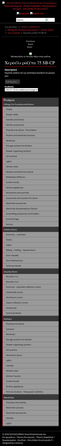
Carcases (10, 329)
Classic (9, 239)
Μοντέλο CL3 (12, 281)
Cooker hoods (12, 182)
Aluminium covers (14, 297)
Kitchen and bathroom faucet (19, 171)
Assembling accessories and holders (22, 213)
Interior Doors (46, 29)
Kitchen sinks (12, 166)
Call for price (11, 81)
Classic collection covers (17, 302)
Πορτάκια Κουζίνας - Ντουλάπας (21, 130)
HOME (24, 27)
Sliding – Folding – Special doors (20, 250)
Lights (9, 161)
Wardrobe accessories (16, 203)
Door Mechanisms (14, 260)
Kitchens (8, 319)
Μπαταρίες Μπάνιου (15, 177)
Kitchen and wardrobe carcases (20, 135)
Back (30, 44)
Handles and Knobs (15, 119)
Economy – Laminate (15, 234)
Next (29, 47)
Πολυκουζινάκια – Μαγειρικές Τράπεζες (24, 391)
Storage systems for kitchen (19, 145)
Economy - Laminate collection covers (23, 287)
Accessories (11, 308)
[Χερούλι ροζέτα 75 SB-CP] (30, 54)
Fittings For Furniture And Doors (23, 29)
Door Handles (14, 32)
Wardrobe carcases (15, 407)
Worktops (10, 140)
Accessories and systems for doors (22, 198)
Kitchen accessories (15, 124)
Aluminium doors (14, 355)
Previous (30, 41)
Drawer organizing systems (18, 151)
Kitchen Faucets (13, 376)
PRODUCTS (35, 27)
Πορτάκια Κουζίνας (15, 323)
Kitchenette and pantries (17, 192)
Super (8, 245)
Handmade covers (14, 292)
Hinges (9, 109)
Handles (10, 365)
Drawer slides (12, 114)
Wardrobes (9, 397)
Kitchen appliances (14, 187)
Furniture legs (12, 219)
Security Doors (10, 271)
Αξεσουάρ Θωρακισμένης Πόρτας (21, 208)
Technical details (13, 265)
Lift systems (11, 156)
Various (9, 224)
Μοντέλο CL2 (12, 276)
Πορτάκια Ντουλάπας (16, 402)
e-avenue (18, 442)
